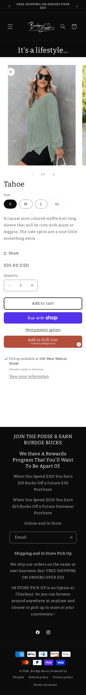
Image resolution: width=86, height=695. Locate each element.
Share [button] (14, 253)
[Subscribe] (70, 537)
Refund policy (38, 677)
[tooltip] (79, 344)
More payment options (43, 329)
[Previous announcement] (9, 6)
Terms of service (45, 684)
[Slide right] (53, 174)
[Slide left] (32, 174)
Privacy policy (63, 677)
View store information (29, 376)
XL (60, 205)
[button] (10, 26)
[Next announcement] (77, 6)
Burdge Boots (40, 671)
